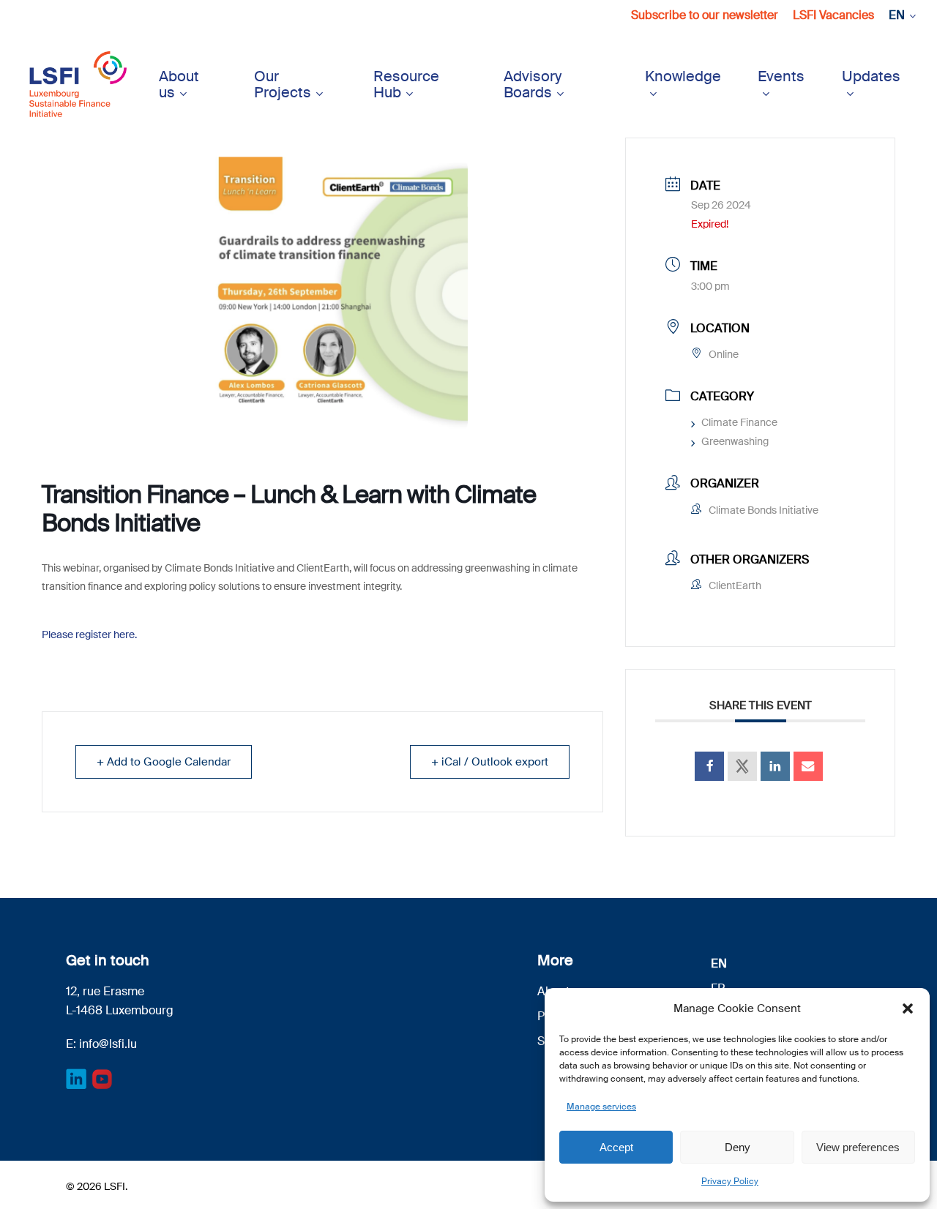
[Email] (808, 766)
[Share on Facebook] (709, 766)
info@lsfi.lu (108, 1044)
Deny (737, 1147)
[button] (907, 1008)
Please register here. (89, 634)
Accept (616, 1147)
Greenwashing (735, 441)
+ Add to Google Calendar (164, 762)
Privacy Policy (729, 1181)
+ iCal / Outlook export (489, 762)
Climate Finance (739, 422)
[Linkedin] (775, 766)
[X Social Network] (742, 766)
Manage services (601, 1106)
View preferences (858, 1147)
